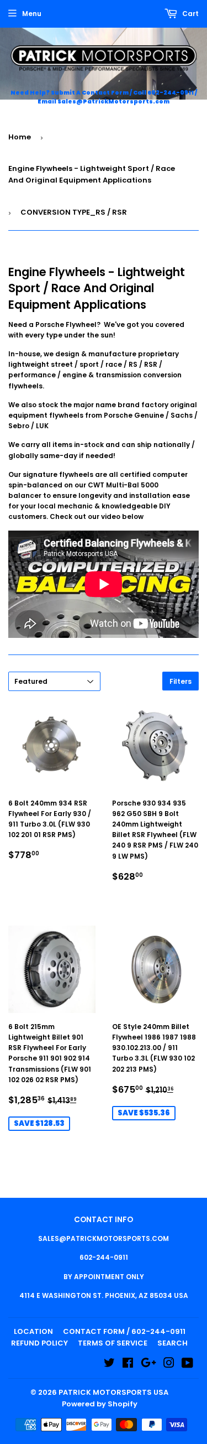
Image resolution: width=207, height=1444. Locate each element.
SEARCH (172, 1343)
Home (19, 137)
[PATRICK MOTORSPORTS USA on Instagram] (168, 1364)
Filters (180, 681)
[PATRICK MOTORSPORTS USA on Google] (148, 1364)
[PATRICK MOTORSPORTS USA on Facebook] (128, 1364)
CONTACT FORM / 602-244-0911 (124, 1331)
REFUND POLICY (39, 1343)
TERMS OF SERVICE (112, 1343)
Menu (31, 13)
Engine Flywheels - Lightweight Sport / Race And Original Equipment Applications (91, 174)
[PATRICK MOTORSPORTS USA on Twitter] (109, 1364)
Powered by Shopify (99, 1404)
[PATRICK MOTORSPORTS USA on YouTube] (187, 1364)
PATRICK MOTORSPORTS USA (113, 1392)
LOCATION (33, 1331)
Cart (190, 13)
